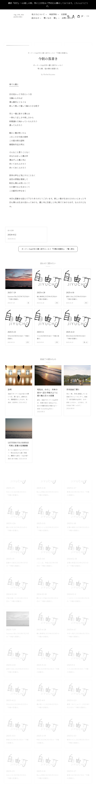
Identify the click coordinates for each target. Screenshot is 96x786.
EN (87, 16)
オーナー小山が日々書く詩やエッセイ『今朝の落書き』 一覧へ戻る (48, 249)
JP (82, 16)
